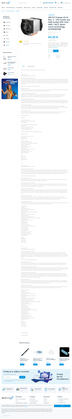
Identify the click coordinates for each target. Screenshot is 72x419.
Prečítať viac (26, 406)
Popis (23, 66)
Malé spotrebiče (40, 7)
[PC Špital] (8, 2)
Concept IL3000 (11, 67)
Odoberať (22, 377)
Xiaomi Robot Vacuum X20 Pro (12, 57)
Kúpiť (56, 50)
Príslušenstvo (60, 7)
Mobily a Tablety (19, 7)
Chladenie (21, 357)
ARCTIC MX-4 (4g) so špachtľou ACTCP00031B (50, 359)
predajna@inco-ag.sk (62, 402)
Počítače (3, 7)
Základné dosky (8, 28)
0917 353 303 (61, 400)
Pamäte (6, 35)
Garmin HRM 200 (11, 72)
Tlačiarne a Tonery (27, 7)
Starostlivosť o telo (52, 7)
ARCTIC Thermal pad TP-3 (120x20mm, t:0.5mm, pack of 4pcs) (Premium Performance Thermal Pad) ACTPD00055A (64, 360)
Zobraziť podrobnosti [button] (6, 415)
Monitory (33, 7)
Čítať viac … (56, 47)
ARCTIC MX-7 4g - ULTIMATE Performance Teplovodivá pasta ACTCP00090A (24, 360)
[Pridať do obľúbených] (60, 51)
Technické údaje (30, 66)
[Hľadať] (41, 3)
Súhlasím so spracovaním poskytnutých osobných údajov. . (15, 381)
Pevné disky (7, 25)
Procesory (7, 38)
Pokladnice (46, 7)
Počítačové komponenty (10, 7)
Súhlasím (62, 405)
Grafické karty (7, 22)
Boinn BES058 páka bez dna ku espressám (12, 63)
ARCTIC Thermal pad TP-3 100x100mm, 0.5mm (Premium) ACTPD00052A (38, 359)
